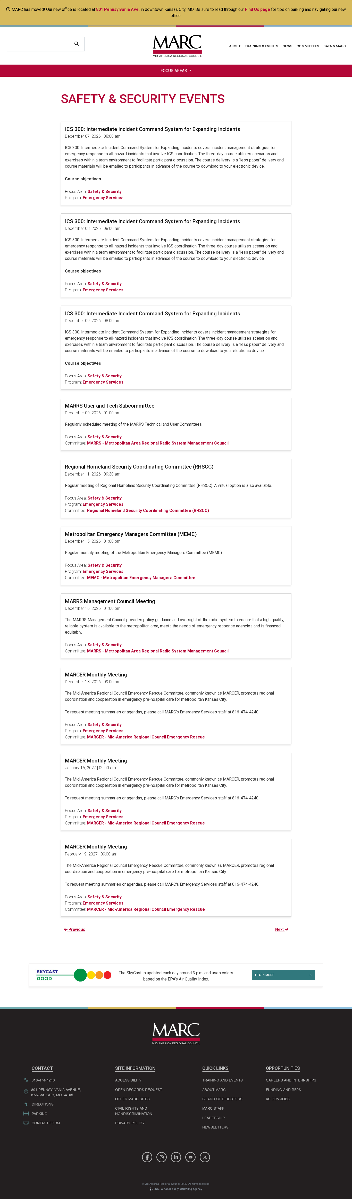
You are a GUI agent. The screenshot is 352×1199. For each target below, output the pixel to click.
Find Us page (257, 9)
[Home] (176, 46)
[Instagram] (162, 1156)
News (287, 46)
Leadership (213, 1117)
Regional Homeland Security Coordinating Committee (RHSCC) (139, 467)
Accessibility (128, 1080)
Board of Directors (222, 1098)
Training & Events (261, 46)
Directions (43, 1104)
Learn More (264, 975)
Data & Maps (334, 46)
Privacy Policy (130, 1122)
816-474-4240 (43, 1080)
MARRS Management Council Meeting (110, 601)
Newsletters (215, 1127)
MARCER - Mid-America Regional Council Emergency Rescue (146, 737)
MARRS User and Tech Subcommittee (109, 406)
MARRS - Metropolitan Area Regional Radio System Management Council (158, 443)
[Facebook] (148, 1156)
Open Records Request (138, 1089)
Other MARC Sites (132, 1098)
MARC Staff (213, 1108)
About (235, 46)
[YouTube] (191, 1156)
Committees (308, 46)
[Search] (76, 44)
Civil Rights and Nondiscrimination (133, 1110)
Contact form (46, 1122)
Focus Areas (174, 70)
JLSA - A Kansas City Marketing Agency (176, 1189)
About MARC (214, 1089)
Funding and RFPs (283, 1089)
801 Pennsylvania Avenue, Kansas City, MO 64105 (56, 1092)
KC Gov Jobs (278, 1098)
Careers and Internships (291, 1080)
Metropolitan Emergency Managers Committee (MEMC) (131, 534)
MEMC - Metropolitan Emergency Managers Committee (141, 577)
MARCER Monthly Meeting (96, 675)
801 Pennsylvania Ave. (118, 9)
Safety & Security (105, 191)
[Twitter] (204, 1156)
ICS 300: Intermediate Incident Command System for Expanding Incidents (152, 129)
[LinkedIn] (177, 1156)
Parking (39, 1113)
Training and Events (222, 1080)
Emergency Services (103, 197)
